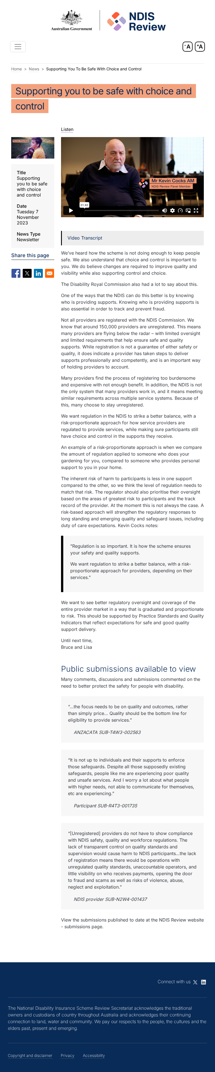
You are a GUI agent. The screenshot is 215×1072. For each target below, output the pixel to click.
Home (16, 68)
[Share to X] (27, 273)
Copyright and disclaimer (30, 1055)
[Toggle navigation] (18, 46)
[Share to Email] (49, 273)
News (34, 68)
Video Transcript (84, 238)
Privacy (67, 1055)
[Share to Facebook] (15, 273)
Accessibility (94, 1055)
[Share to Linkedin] (38, 273)
